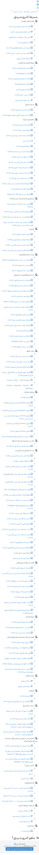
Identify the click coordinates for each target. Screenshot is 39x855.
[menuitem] (37, 5)
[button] (37, 2)
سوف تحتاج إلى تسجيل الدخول (13, 846)
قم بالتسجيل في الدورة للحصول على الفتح (19, 849)
